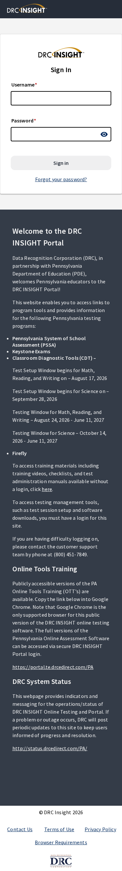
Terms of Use (59, 829)
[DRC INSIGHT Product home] (27, 8)
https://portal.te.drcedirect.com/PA (53, 667)
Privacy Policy (100, 829)
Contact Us (20, 829)
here (47, 489)
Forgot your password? (61, 179)
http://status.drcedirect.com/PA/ (50, 748)
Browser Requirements (61, 842)
